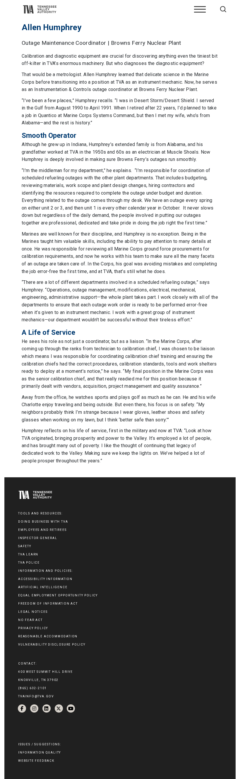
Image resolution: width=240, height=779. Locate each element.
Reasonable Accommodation (48, 636)
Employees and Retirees (42, 529)
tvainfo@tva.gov (36, 696)
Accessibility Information (45, 579)
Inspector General (37, 538)
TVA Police (29, 562)
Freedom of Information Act (48, 603)
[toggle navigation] (200, 9)
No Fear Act (30, 620)
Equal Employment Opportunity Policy (58, 595)
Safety (24, 546)
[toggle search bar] (223, 9)
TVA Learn (28, 554)
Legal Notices (32, 611)
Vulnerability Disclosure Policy (51, 644)
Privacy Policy (33, 628)
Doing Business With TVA (43, 521)
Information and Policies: (45, 570)
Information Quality (39, 752)
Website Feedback (36, 760)
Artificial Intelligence (42, 587)
